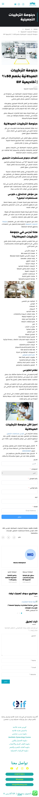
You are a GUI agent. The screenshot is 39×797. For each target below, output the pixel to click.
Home (36, 29)
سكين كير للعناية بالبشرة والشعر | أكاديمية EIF (28, 577)
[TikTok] (17, 768)
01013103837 (26, 451)
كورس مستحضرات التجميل (15, 433)
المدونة (27, 29)
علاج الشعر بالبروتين (28, 354)
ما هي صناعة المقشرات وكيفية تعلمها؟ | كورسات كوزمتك (23, 606)
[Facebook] (14, 537)
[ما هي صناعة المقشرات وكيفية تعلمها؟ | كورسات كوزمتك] (30, 601)
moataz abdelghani (19, 563)
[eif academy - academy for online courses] (33, 4)
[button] (21, 613)
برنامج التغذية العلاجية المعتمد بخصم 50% (10, 577)
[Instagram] (22, 768)
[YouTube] (11, 768)
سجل (19, 516)
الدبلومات (34, 469)
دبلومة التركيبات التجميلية (29, 32)
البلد (36, 497)
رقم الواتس (34, 488)
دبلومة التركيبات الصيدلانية (19, 528)
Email (36, 506)
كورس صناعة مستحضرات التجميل (23, 530)
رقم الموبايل (33, 478)
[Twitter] (8, 537)
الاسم (36, 459)
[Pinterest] (3, 537)
